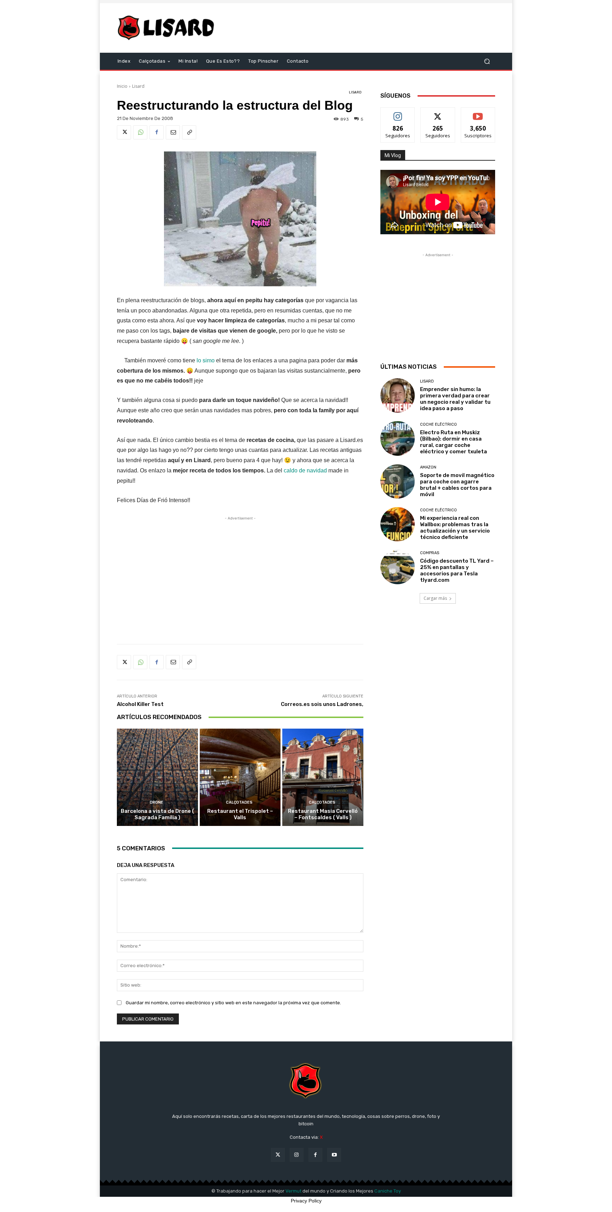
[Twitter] (124, 132)
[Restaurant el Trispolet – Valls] (240, 777)
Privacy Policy (306, 1201)
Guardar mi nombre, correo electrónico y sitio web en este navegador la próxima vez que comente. (233, 1002)
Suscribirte (478, 112)
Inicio (122, 86)
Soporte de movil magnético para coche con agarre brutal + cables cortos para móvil (457, 485)
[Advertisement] (365, 28)
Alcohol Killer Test (140, 704)
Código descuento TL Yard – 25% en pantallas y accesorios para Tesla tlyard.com (457, 570)
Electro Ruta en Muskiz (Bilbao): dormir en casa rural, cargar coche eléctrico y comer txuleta (453, 442)
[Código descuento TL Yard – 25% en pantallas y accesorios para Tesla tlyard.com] (397, 567)
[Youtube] (334, 1155)
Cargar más (435, 598)
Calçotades (239, 802)
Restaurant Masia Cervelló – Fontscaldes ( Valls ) (323, 814)
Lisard (138, 86)
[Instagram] (297, 1155)
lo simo (206, 360)
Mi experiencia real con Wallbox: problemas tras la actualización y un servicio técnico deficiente (455, 527)
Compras (429, 553)
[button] (486, 61)
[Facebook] (156, 132)
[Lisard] (168, 28)
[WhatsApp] (140, 132)
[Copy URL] (189, 132)
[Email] (173, 132)
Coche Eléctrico (438, 424)
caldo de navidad (305, 470)
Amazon (428, 467)
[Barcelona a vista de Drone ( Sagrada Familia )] (157, 777)
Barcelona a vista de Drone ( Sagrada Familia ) (157, 814)
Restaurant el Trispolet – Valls (240, 814)
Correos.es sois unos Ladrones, (322, 704)
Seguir (398, 112)
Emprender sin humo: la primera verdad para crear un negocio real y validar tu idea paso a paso (455, 399)
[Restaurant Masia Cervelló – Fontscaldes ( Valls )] (322, 777)
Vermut (293, 1191)
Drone (156, 802)
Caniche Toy (387, 1191)
